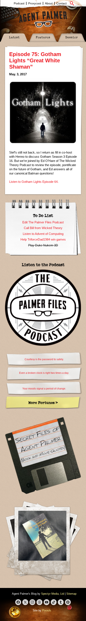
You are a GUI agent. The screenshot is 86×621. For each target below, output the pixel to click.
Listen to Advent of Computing (43, 234)
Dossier (71, 37)
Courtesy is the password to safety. (44, 359)
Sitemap (71, 593)
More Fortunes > (43, 402)
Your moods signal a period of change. (44, 388)
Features (43, 37)
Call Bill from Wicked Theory (43, 228)
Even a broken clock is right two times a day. (44, 372)
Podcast (19, 3)
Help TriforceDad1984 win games (43, 239)
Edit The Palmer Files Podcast (43, 222)
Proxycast (34, 3)
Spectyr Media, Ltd (52, 593)
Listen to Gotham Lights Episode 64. (33, 181)
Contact (61, 3)
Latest (14, 37)
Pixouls (46, 610)
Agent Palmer (43, 19)
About (49, 3)
